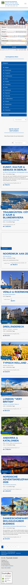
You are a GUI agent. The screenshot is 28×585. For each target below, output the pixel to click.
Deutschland (8, 70)
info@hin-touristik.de (9, 565)
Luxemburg (7, 84)
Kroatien (7, 81)
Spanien (7, 107)
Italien (6, 78)
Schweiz (7, 101)
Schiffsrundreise (9, 98)
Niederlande (8, 90)
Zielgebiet (5, 63)
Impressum (18, 553)
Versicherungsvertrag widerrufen (8, 553)
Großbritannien (8, 76)
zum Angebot (5, 161)
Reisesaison (6, 115)
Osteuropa (7, 95)
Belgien (7, 67)
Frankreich (7, 73)
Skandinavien (8, 104)
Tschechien (7, 110)
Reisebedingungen (11, 551)
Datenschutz (4, 554)
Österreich (7, 93)
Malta (6, 87)
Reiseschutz (3, 551)
